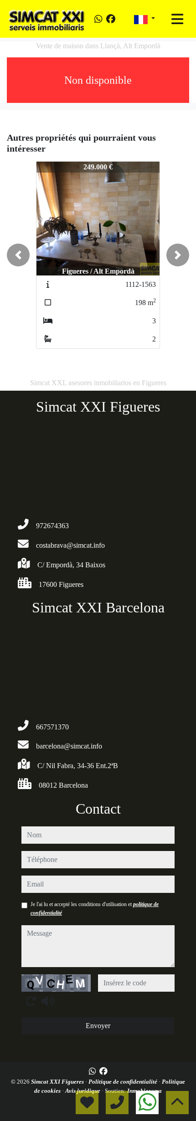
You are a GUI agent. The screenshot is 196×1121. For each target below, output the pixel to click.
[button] (18, 255)
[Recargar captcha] (31, 1001)
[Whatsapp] (98, 19)
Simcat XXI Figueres (58, 1081)
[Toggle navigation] (177, 19)
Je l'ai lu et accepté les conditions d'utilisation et (95, 908)
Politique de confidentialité (123, 1081)
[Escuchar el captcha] (48, 1001)
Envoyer (98, 1025)
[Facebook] (110, 19)
